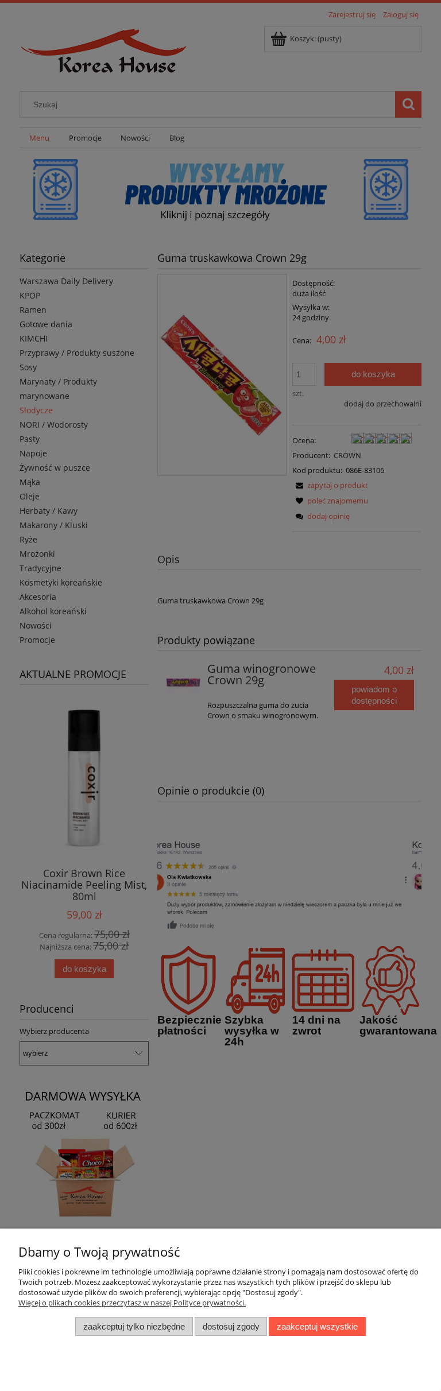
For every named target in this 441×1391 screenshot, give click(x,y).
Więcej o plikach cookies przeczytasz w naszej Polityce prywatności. (132, 1302)
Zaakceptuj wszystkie (317, 1326)
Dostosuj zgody (231, 1326)
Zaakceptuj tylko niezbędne (134, 1326)
